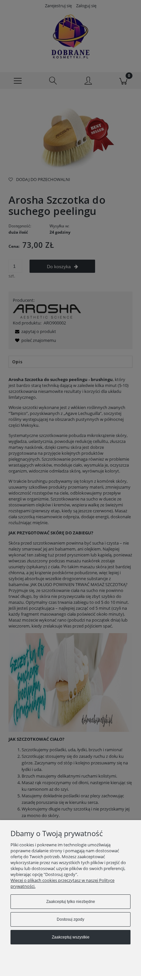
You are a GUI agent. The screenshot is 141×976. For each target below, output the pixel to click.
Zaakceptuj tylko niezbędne (70, 901)
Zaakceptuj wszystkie (71, 937)
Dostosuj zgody (70, 919)
